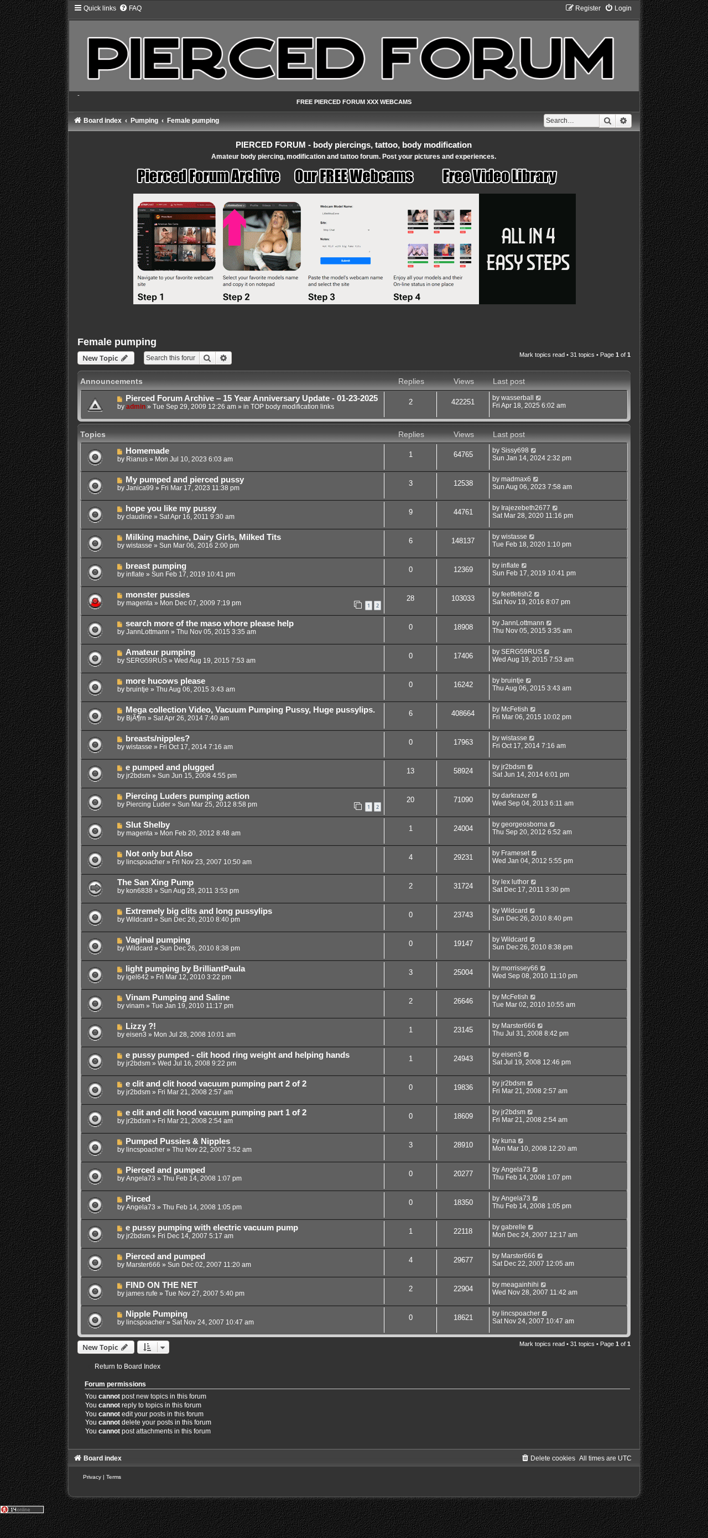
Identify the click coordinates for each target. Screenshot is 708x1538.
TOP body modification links (292, 407)
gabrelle (513, 1227)
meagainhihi (520, 1284)
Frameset (515, 853)
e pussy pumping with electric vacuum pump (212, 1227)
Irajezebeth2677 (525, 508)
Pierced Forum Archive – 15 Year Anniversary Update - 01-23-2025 (252, 398)
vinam (135, 1006)
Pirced (138, 1198)
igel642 (137, 977)
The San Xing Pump (155, 882)
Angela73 (140, 1178)
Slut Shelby (148, 824)
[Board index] (354, 47)
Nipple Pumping (157, 1314)
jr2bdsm (138, 776)
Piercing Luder (148, 804)
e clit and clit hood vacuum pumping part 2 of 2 (216, 1083)
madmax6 (516, 479)
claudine (139, 517)
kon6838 (139, 891)
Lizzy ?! (141, 1026)
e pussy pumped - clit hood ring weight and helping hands (238, 1055)
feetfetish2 (516, 594)
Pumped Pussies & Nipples (178, 1141)
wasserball (517, 398)
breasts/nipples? (158, 738)
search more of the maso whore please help (210, 623)
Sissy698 (515, 450)
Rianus (137, 459)
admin (135, 407)
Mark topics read (542, 354)
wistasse (139, 545)
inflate (135, 574)
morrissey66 (519, 968)
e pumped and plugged (170, 767)
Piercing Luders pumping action (187, 796)
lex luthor (515, 882)
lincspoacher (145, 862)
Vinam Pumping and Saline (178, 997)
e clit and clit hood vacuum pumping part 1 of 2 (216, 1112)
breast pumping (156, 566)
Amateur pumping (160, 652)
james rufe (142, 1293)
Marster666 (518, 1026)
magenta (139, 603)
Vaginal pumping (158, 940)
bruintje (137, 689)
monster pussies (158, 594)
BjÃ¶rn (136, 718)
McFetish (514, 709)
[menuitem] (130, 8)
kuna (508, 1141)
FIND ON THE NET (161, 1285)
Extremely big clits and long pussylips (199, 911)
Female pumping (117, 341)
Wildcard (139, 919)
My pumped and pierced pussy (185, 479)
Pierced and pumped (165, 1170)
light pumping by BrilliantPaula (185, 968)
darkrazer (515, 795)
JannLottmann (147, 632)
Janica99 (140, 488)
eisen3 (136, 1034)
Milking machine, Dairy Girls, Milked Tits (203, 537)
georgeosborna (524, 824)
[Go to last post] (539, 398)
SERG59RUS (146, 660)
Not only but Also (159, 853)
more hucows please (165, 681)
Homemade (147, 450)
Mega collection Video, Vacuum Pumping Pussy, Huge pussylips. (250, 709)
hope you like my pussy (171, 508)
